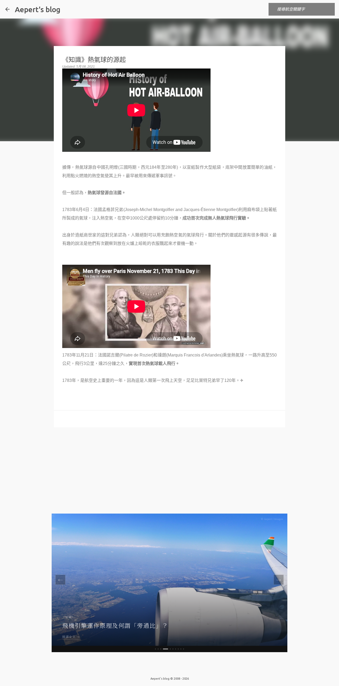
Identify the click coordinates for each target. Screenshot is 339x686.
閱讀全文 (68, 636)
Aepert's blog (37, 9)
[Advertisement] (169, 472)
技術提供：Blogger (172, 667)
